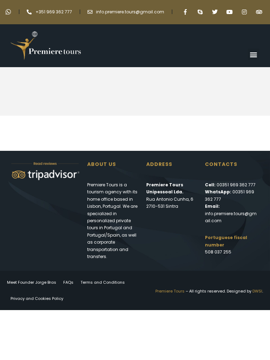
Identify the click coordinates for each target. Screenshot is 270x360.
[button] (253, 54)
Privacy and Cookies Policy (37, 298)
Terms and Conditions (103, 282)
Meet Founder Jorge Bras (31, 282)
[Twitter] (214, 12)
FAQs (68, 282)
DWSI (257, 291)
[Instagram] (244, 12)
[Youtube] (229, 12)
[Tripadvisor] (259, 12)
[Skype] (200, 12)
